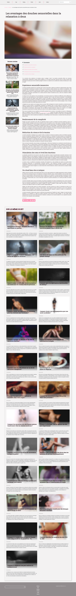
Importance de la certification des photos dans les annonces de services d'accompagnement (54, 453)
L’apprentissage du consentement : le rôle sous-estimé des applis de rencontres (12, 109)
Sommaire (27, 62)
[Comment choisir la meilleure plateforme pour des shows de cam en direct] (21, 502)
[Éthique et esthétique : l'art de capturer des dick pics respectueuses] (54, 418)
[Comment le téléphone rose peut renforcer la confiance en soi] (21, 559)
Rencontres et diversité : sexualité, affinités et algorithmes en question (12, 74)
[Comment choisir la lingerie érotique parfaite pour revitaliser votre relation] (21, 474)
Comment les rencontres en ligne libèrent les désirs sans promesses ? (53, 396)
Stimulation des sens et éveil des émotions (32, 71)
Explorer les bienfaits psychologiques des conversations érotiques (52, 340)
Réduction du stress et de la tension (30, 69)
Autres (47, 2)
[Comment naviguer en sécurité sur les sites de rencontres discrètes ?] (21, 333)
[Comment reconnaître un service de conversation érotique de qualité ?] (21, 446)
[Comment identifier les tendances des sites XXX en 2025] (54, 531)
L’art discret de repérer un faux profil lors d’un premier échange (12, 127)
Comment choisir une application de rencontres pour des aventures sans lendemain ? (21, 312)
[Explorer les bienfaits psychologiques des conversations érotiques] (54, 333)
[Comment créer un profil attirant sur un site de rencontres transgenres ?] (21, 361)
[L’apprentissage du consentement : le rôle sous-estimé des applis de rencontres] (12, 102)
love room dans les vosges (45, 112)
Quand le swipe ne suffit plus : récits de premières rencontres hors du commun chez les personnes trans (21, 284)
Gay (16, 2)
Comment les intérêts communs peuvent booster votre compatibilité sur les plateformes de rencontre (21, 538)
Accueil (5, 7)
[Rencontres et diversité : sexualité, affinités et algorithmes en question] (12, 67)
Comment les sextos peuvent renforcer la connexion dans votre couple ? (19, 396)
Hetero (8, 2)
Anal (40, 2)
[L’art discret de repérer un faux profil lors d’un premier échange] (12, 121)
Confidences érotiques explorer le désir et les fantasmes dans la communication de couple (53, 481)
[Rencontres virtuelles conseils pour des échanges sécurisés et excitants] (54, 502)
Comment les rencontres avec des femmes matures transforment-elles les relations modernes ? (22, 425)
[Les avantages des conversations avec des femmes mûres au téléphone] (54, 361)
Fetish (32, 2)
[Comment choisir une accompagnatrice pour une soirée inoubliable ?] (54, 305)
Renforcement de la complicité (29, 67)
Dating (24, 2)
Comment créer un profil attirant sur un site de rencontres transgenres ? (20, 368)
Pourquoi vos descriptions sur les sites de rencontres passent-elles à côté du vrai (12, 91)
